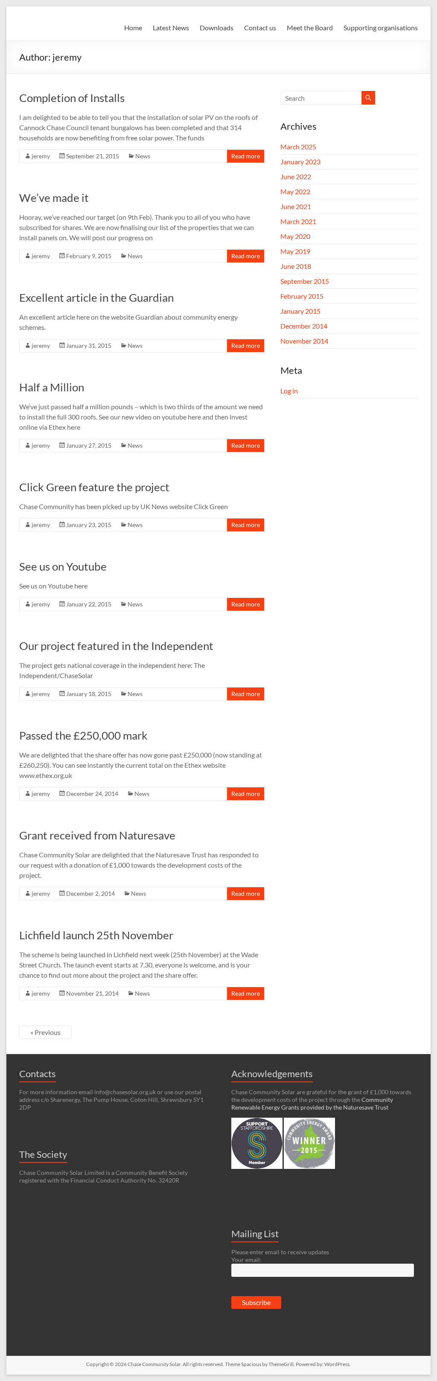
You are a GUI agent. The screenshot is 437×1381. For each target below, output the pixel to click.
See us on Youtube (63, 566)
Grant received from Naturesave (97, 835)
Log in (289, 391)
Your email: (246, 1259)
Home (133, 27)
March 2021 (298, 221)
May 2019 (295, 251)
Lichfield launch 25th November (96, 935)
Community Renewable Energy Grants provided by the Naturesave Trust (312, 1103)
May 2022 (295, 191)
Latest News (171, 27)
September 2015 (304, 281)
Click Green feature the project (94, 487)
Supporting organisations (381, 27)
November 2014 (304, 341)
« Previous (45, 1032)
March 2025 (298, 147)
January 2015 (300, 311)
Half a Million (51, 387)
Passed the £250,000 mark (83, 735)
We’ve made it (54, 197)
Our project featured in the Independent (116, 646)
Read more (245, 156)
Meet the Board (310, 27)
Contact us (260, 27)
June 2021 (295, 206)
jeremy (41, 156)
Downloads (216, 27)
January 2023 (300, 161)
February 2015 (301, 296)
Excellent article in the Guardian (96, 297)
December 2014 (303, 326)
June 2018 (295, 266)
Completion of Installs (72, 98)
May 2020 (295, 236)
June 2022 (295, 176)
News (142, 156)
